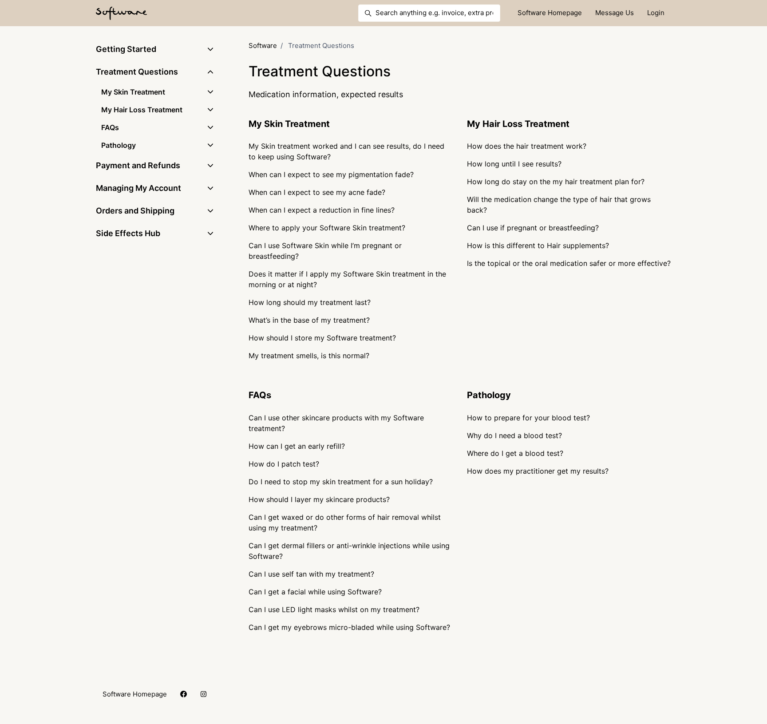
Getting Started (126, 49)
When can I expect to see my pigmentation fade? (331, 174)
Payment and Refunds (138, 165)
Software (263, 45)
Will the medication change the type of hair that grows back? (559, 204)
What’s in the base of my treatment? (309, 320)
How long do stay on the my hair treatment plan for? (555, 181)
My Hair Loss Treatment (518, 124)
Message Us (614, 12)
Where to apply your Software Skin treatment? (327, 227)
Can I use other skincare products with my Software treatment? (336, 423)
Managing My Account (138, 188)
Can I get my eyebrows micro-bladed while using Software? (349, 627)
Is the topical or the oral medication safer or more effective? (569, 263)
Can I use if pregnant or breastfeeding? (533, 227)
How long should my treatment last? (310, 302)
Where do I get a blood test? (515, 453)
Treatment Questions (137, 71)
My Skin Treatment (289, 124)
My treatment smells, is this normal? (309, 355)
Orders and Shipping (135, 210)
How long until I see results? (514, 163)
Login (655, 12)
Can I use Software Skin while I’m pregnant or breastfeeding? (325, 251)
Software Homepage (550, 12)
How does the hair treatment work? (526, 146)
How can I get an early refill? (297, 446)
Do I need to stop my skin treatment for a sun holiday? (341, 481)
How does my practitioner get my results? (538, 471)
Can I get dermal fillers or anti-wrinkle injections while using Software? (349, 551)
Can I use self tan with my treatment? (311, 574)
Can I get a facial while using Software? (315, 591)
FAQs (260, 395)
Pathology (489, 395)
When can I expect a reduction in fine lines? (322, 210)
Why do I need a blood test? (514, 435)
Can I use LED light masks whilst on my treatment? (334, 609)
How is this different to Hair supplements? (538, 245)
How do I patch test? (284, 463)
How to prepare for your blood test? (528, 417)
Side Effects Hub (128, 233)
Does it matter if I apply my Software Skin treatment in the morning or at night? (347, 279)
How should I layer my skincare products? (319, 499)
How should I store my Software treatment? (322, 337)
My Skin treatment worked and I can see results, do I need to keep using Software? (346, 151)
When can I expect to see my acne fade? (317, 192)
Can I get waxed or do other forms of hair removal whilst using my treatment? (345, 522)
